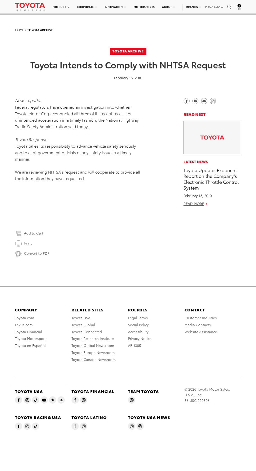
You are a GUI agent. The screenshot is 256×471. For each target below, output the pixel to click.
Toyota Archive (40, 30)
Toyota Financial (28, 331)
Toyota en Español (30, 345)
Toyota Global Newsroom (93, 345)
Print (28, 242)
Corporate (85, 7)
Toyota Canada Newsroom (94, 359)
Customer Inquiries (200, 317)
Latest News (196, 161)
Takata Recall (214, 6)
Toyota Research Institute (93, 338)
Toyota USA (81, 317)
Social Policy (138, 324)
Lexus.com (24, 324)
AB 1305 (134, 345)
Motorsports (144, 7)
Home (19, 30)
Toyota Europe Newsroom (93, 352)
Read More (194, 203)
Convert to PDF (36, 253)
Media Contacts (197, 324)
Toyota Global (83, 324)
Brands (192, 7)
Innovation (113, 7)
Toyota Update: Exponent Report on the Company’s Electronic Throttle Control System (211, 179)
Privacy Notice (140, 338)
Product (59, 7)
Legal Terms (138, 317)
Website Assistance (200, 331)
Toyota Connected (87, 331)
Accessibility (138, 331)
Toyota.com (24, 317)
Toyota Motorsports (31, 338)
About (167, 7)
